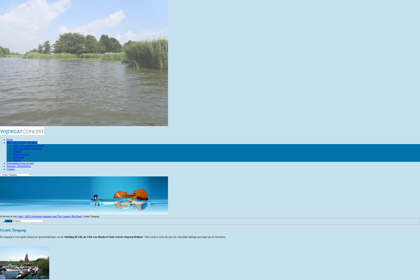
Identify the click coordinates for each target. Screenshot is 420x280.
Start (20, 216)
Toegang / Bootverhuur (19, 166)
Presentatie (18, 157)
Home (10, 139)
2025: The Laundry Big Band (22, 142)
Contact (11, 169)
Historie (17, 160)
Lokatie (17, 151)
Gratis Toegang (21, 154)
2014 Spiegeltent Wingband (27, 148)
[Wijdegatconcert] (22, 134)
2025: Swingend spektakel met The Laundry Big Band (53, 216)
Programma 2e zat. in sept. (20, 163)
